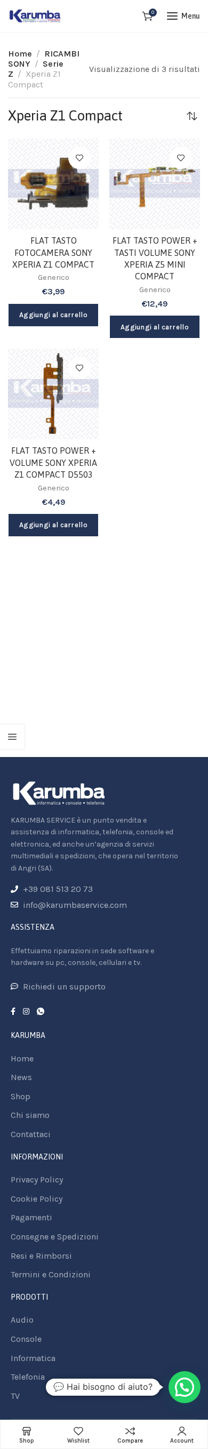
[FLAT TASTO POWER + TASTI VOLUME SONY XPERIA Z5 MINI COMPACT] (154, 184)
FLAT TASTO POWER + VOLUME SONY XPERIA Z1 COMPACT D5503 (53, 462)
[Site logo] (35, 16)
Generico (53, 277)
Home (20, 54)
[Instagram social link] (26, 1012)
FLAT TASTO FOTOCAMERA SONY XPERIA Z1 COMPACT (53, 252)
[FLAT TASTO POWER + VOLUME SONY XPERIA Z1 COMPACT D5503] (53, 394)
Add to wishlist (79, 158)
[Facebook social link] (13, 1012)
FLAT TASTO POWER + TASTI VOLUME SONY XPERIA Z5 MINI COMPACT (155, 258)
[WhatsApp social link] (40, 1012)
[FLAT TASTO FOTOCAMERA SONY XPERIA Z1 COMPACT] (53, 184)
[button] (185, 1387)
